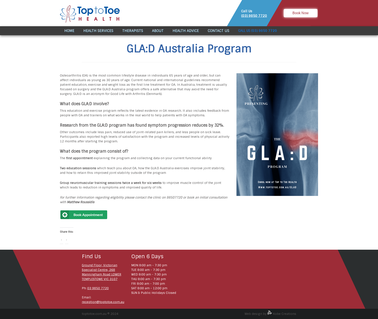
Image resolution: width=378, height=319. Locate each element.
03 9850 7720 (98, 288)
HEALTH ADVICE (186, 30)
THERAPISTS (132, 30)
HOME (69, 30)
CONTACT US (218, 30)
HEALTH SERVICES (98, 30)
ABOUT (158, 30)
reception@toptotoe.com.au (103, 302)
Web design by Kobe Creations (270, 314)
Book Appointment (88, 215)
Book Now (300, 13)
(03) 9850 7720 (254, 16)
